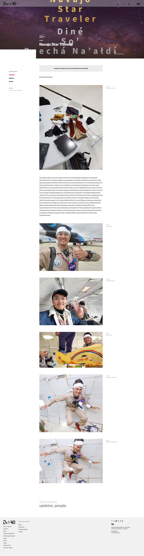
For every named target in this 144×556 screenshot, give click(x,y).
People (11, 81)
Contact (20, 532)
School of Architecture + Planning (119, 529)
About (4, 531)
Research (5, 529)
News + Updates (7, 526)
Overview (12, 75)
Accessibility (114, 531)
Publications (21, 527)
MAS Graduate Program (9, 536)
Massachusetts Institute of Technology (120, 527)
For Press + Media (7, 547)
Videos (5, 543)
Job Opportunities (22, 529)
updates (46, 505)
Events (5, 540)
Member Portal (7, 545)
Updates (11, 78)
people (60, 505)
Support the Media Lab (8, 533)
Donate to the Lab (115, 532)
